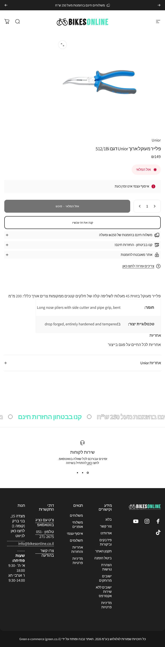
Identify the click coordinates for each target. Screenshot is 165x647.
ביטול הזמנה (103, 558)
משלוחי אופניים (77, 524)
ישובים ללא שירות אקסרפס (104, 591)
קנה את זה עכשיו (82, 222)
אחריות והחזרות (77, 549)
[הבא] (6, 5)
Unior (156, 140)
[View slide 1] (87, 472)
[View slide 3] (77, 472)
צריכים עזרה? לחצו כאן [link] (138, 266)
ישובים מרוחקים (105, 578)
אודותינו (106, 533)
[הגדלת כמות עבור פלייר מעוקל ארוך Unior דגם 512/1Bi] (139, 206)
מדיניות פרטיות (106, 605)
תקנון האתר (103, 551)
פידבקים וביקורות (105, 542)
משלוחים (76, 515)
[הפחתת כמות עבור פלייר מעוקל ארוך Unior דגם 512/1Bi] (155, 206)
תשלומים (76, 540)
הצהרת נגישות (106, 567)
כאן (89, 463)
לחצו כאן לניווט (18, 533)
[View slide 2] (82, 472)
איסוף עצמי (75, 534)
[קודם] (159, 5)
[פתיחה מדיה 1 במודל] (62, 44)
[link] (36, 543)
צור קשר (106, 526)
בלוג (108, 519)
